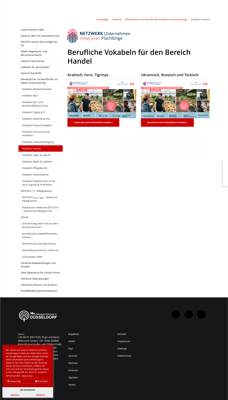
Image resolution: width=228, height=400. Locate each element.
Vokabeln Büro (30, 95)
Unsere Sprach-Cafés (32, 29)
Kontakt (122, 334)
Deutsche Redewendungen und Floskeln (38, 264)
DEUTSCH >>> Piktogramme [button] (36, 190)
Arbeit (71, 341)
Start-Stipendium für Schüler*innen (40, 272)
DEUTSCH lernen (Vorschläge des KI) (39, 43)
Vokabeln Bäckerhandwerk (36, 89)
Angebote (73, 334)
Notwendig (14, 381)
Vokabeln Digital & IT (33, 112)
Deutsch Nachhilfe (31, 73)
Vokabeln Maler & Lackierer (37, 161)
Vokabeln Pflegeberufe (34, 168)
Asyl (70, 348)
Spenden (73, 377)
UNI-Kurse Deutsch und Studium (39, 284)
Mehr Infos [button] (27, 375)
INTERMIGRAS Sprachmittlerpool (39, 290)
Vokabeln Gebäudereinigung (38, 141)
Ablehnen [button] (40, 395)
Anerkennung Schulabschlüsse (39, 243)
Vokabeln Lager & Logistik (36, 155)
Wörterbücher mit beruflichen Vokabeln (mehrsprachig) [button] (39, 81)
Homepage (102, 19)
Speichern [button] (15, 395)
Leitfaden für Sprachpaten (35, 67)
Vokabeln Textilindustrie (35, 174)
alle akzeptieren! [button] (27, 390)
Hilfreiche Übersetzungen (35, 278)
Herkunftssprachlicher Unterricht (40, 250)
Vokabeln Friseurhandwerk (37, 125)
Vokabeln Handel (31, 148)
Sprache (116, 19)
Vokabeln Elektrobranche (36, 118)
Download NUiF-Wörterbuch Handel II (167, 122)
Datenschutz (124, 355)
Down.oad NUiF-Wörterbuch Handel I (93, 122)
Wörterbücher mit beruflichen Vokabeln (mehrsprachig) (156, 19)
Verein (71, 384)
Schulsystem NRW (32, 256)
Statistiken (42, 381)
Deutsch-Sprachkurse (32, 61)
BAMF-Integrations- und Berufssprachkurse (34, 53)
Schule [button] (24, 217)
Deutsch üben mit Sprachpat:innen (40, 35)
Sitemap (122, 348)
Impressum (124, 341)
